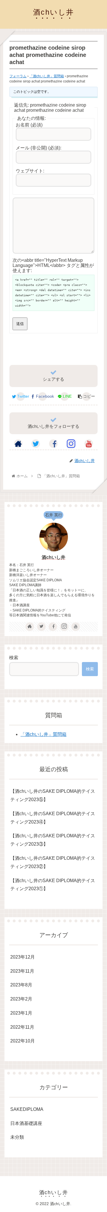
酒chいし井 (53, 557)
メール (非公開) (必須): (38, 147)
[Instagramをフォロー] (71, 443)
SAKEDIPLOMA (26, 1109)
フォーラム (18, 76)
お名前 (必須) (29, 124)
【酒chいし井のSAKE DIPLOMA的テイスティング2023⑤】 (52, 795)
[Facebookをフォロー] (53, 443)
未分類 (17, 1137)
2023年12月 (22, 957)
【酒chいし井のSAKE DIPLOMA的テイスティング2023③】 (52, 840)
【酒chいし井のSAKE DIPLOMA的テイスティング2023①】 (52, 884)
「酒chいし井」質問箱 (46, 76)
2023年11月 (22, 971)
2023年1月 (21, 1013)
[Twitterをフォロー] (35, 443)
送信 (20, 324)
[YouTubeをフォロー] (88, 443)
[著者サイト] (18, 443)
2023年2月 (21, 998)
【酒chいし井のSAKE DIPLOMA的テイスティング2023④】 (52, 817)
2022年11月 (22, 1027)
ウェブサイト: (30, 170)
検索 (13, 657)
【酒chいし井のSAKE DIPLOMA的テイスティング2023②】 (52, 862)
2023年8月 (21, 984)
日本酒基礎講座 (26, 1123)
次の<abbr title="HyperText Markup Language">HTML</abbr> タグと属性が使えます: (53, 265)
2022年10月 (22, 1040)
